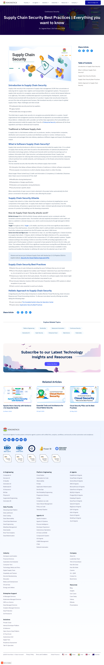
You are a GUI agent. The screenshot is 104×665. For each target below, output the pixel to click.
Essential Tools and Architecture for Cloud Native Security (50, 406)
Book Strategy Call (93, 2)
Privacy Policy (30, 654)
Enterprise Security (49, 122)
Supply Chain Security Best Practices (89, 79)
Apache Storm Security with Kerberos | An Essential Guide (17, 407)
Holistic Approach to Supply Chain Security (88, 84)
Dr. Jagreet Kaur (45, 28)
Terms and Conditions (41, 654)
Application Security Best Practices (31, 305)
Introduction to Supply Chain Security (89, 66)
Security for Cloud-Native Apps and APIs (35, 258)
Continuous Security (52, 11)
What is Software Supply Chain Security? (87, 71)
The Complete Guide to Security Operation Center (37, 302)
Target (27, 226)
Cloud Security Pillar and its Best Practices (82, 407)
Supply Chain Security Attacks (87, 76)
